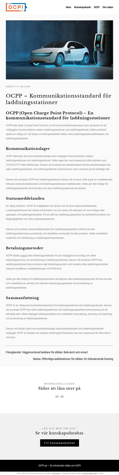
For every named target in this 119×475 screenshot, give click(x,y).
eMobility (11, 86)
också (23, 255)
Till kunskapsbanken (59, 442)
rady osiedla (56, 473)
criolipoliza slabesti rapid (89, 473)
